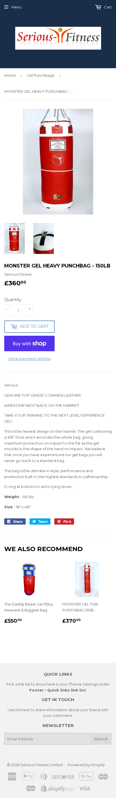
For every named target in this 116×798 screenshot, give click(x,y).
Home (10, 75)
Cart (107, 7)
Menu (16, 7)
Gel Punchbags (40, 75)
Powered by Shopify (86, 764)
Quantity (12, 299)
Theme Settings (83, 684)
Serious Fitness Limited (42, 764)
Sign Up (101, 739)
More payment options (29, 358)
